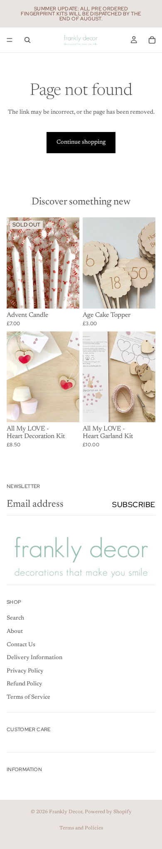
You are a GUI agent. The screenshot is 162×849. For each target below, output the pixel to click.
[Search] (27, 40)
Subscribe (133, 504)
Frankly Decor (65, 811)
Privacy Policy (25, 671)
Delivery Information (34, 658)
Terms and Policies (81, 828)
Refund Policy (24, 684)
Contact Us (21, 645)
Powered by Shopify (108, 811)
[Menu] (9, 40)
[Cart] (152, 40)
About (15, 632)
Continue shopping (81, 142)
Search (15, 619)
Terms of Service (28, 697)
